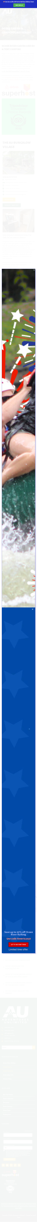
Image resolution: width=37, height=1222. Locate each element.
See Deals (19, 5)
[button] (34, 270)
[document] (18, 611)
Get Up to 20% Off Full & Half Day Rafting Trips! (19, 1)
